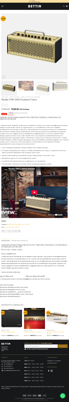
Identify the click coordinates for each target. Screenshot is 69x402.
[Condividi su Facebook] (6, 231)
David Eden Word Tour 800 (32, 332)
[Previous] (5, 46)
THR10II (17, 227)
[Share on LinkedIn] (19, 231)
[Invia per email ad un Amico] (12, 231)
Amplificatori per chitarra (30, 97)
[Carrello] (67, 6)
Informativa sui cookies (41, 400)
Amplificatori (14, 97)
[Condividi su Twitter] (9, 231)
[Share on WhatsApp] (3, 231)
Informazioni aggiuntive (19, 240)
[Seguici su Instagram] (52, 371)
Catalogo (4, 97)
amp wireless (8, 227)
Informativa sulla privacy (42, 349)
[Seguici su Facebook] (49, 371)
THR (13, 227)
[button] (62, 395)
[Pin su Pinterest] (15, 231)
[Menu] (2, 6)
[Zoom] (3, 77)
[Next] (64, 46)
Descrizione (5, 240)
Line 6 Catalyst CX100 (8, 332)
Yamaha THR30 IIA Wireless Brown (55, 332)
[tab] (5, 241)
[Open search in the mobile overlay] (64, 6)
